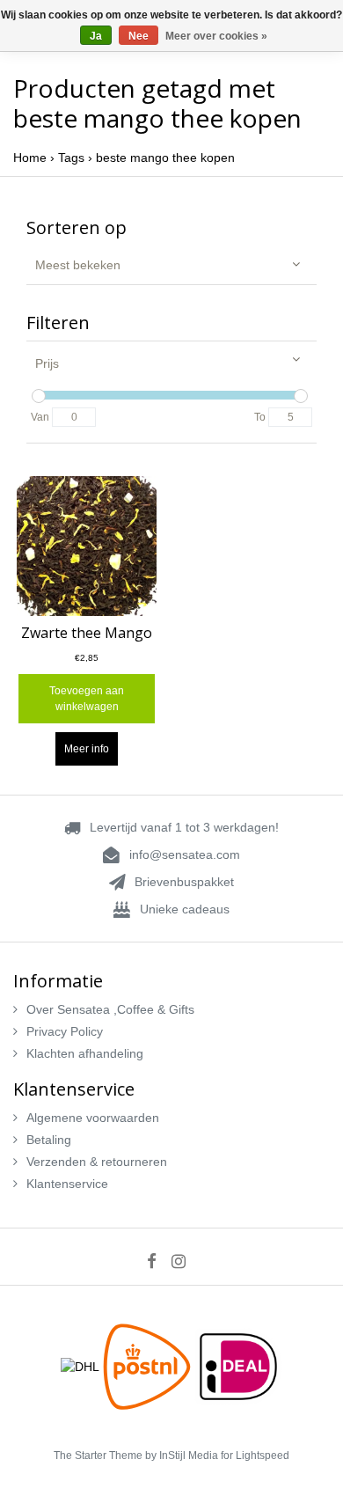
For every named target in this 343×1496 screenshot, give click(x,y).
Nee (138, 36)
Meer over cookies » (216, 36)
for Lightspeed (255, 1455)
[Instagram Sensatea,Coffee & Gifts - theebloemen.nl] (184, 1261)
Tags (71, 157)
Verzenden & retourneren (96, 1162)
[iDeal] (238, 1366)
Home (30, 157)
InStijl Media (188, 1455)
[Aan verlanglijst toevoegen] (134, 502)
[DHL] (82, 1366)
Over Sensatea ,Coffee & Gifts (110, 1009)
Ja (96, 36)
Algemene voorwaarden (92, 1118)
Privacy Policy (64, 1031)
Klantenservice (67, 1184)
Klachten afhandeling (84, 1053)
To (260, 417)
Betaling (48, 1140)
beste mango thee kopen (165, 157)
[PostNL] (148, 1366)
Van (40, 417)
